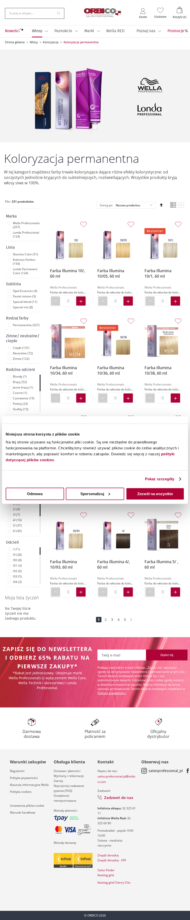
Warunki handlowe (22, 812)
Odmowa (35, 493)
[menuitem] (12, 31)
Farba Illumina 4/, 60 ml (113, 564)
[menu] (95, 31)
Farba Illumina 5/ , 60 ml (161, 564)
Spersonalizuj (92, 493)
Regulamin (17, 771)
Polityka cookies (21, 792)
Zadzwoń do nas (118, 797)
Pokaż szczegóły (159, 479)
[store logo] (102, 12)
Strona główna (15, 42)
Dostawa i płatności (67, 771)
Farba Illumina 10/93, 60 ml (63, 564)
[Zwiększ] (81, 301)
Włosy (34, 42)
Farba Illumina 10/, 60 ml (67, 273)
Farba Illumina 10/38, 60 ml (157, 370)
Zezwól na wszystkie (155, 493)
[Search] (59, 13)
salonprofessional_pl (166, 770)
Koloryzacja (51, 42)
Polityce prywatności (111, 693)
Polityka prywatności (24, 778)
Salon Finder (106, 870)
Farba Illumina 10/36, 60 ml (110, 370)
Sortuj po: (106, 205)
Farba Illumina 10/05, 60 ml (110, 273)
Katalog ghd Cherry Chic (114, 882)
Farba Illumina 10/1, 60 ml (157, 273)
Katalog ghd (105, 875)
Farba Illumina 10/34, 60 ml (63, 370)
